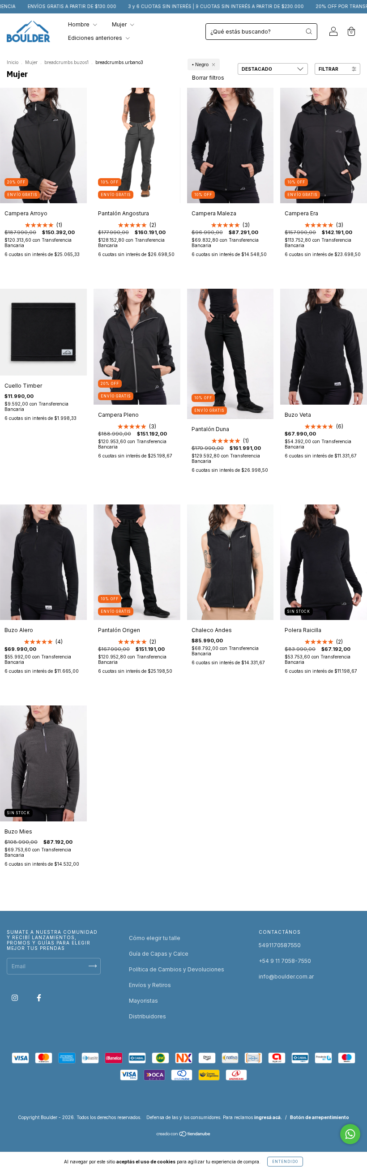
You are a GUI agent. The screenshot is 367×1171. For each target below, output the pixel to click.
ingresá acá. (268, 1117)
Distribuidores (147, 1016)
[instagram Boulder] (15, 997)
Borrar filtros (208, 77)
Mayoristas (143, 1000)
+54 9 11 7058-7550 (285, 960)
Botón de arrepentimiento (319, 1117)
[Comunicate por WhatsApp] (350, 1134)
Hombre (79, 24)
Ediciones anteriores (96, 37)
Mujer (120, 24)
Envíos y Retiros (150, 985)
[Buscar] (308, 31)
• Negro (200, 64)
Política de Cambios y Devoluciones (176, 969)
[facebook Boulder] (39, 997)
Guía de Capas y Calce (158, 953)
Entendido (285, 1161)
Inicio (12, 62)
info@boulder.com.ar (286, 976)
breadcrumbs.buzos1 (66, 62)
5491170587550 (280, 945)
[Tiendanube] (184, 1135)
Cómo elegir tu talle (154, 938)
